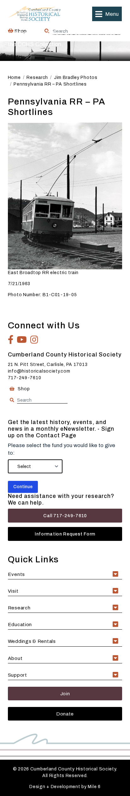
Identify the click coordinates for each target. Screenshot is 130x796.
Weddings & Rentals (32, 641)
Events (16, 574)
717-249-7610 (24, 377)
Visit (13, 591)
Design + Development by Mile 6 (65, 786)
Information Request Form (65, 534)
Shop (23, 388)
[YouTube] (22, 339)
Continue (22, 486)
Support (17, 675)
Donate (65, 713)
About (15, 658)
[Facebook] (11, 339)
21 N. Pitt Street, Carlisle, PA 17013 (48, 364)
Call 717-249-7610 (65, 515)
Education (20, 624)
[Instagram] (34, 339)
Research (19, 607)
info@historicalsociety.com (39, 371)
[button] (107, 13)
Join (65, 693)
